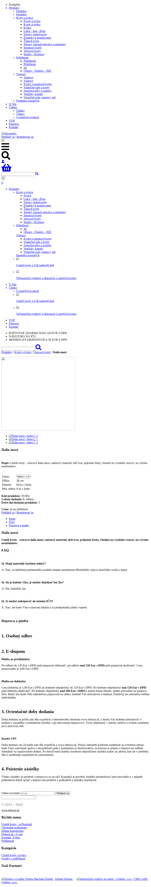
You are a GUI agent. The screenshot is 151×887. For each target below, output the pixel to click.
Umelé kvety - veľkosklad (16, 824)
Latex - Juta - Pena (34, 31)
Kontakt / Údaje (10, 837)
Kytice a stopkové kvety (38, 84)
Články (13, 107)
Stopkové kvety (33, 47)
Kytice (27, 27)
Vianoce (21, 74)
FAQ (12, 522)
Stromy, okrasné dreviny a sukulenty (45, 44)
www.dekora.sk (10, 810)
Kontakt (13, 127)
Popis (12, 518)
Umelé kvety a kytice (13, 855)
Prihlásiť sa (8, 136)
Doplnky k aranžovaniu (37, 37)
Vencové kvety (32, 51)
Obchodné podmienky (14, 827)
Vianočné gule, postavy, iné (40, 97)
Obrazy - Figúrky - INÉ (37, 70)
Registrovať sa (25, 136)
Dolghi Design (64, 879)
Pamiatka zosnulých (27, 100)
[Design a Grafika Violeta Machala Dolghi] (27, 879)
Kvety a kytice (24, 17)
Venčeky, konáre (33, 94)
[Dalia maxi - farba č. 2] (23, 442)
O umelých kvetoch (27, 117)
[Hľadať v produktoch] (37, 173)
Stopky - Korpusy (34, 54)
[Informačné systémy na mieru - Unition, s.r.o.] (105, 879)
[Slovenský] (9, 133)
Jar (25, 67)
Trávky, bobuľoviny (35, 34)
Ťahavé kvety (31, 41)
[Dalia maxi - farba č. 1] (23, 439)
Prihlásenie (7, 840)
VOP (12, 120)
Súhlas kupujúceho (12, 830)
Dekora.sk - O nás (12, 834)
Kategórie (14, 4)
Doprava (14, 123)
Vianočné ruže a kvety (37, 87)
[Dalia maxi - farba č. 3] (23, 435)
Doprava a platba (19, 525)
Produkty (14, 7)
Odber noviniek (10, 793)
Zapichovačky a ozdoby (38, 90)
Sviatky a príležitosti (13, 858)
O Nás (12, 104)
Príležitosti (22, 57)
